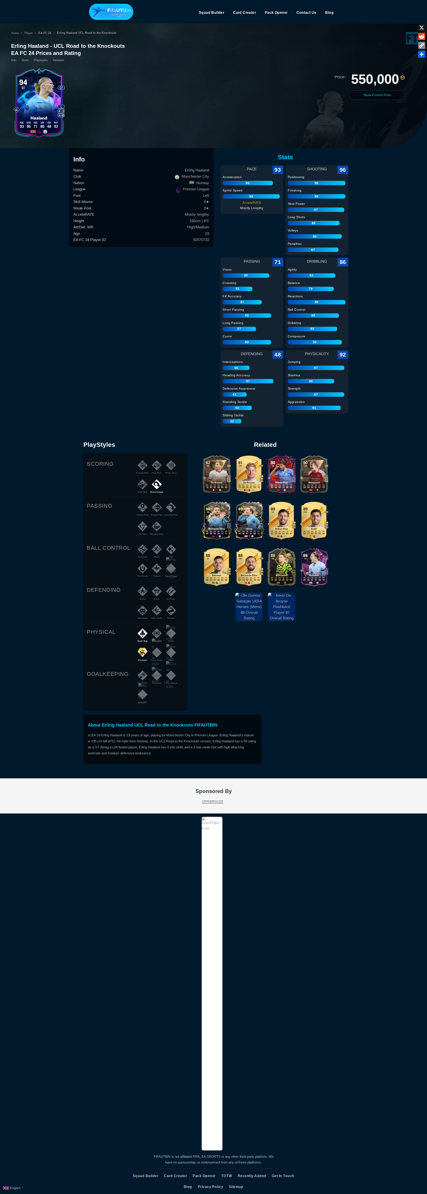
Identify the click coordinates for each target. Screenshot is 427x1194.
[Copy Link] (421, 45)
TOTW (226, 1176)
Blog (329, 12)
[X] (421, 27)
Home (15, 33)
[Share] (421, 54)
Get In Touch (283, 1176)
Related (58, 60)
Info (13, 60)
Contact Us (306, 12)
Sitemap (236, 1187)
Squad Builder (211, 12)
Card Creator (244, 12)
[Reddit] (421, 36)
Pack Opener (276, 12)
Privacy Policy (210, 1187)
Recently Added (252, 1176)
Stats (25, 60)
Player (28, 33)
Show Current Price (377, 95)
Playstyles (41, 60)
